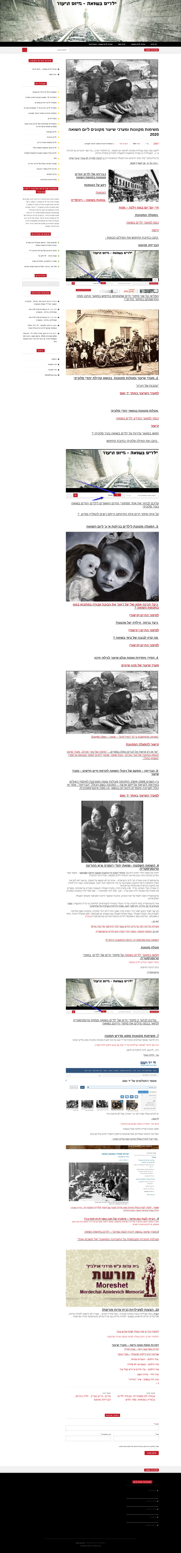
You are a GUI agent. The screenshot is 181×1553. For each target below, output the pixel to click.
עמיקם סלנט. (80, 1543)
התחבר (54, 359)
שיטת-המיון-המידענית (48, 179)
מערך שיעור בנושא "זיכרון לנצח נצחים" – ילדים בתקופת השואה (120, 1231)
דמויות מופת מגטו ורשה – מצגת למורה (141, 1349)
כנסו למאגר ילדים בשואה (142, 222)
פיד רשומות (52, 364)
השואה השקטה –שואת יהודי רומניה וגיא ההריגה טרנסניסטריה (123, 931)
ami (134, 144)
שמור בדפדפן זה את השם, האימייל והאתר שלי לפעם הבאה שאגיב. (139, 1446)
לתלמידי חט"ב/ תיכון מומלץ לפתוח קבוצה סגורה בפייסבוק (133, 1336)
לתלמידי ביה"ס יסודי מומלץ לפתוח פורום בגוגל (137, 1331)
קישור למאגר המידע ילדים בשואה (144, 962)
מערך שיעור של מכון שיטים (140, 665)
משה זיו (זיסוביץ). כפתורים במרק (44, 261)
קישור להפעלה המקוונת (142, 744)
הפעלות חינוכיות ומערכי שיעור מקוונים (99, 144)
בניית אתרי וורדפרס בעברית (90, 1545)
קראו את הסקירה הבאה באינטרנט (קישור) (140, 1124)
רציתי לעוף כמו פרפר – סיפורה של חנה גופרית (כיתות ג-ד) (120, 1218)
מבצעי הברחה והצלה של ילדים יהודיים (42, 164)
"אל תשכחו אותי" (88, 1239)
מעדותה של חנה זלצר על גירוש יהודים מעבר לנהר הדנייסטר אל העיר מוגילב (125, 926)
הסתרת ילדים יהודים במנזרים (46, 103)
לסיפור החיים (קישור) (144, 615)
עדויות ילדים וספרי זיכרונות (47, 169)
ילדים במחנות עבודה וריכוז (47, 142)
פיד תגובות (52, 370)
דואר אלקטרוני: (106, 1434)
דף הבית (154, 44)
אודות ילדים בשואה (138, 44)
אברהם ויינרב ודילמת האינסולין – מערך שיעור (138, 1354)
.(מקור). (88, 916)
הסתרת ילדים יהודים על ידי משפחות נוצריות (40, 108)
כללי (55, 158)
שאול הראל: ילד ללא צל (48, 256)
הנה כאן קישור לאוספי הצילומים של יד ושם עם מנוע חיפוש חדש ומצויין (127, 1045)
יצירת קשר (122, 44)
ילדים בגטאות (51, 132)
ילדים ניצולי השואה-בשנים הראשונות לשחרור (40, 153)
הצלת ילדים (52, 118)
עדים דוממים (52, 174)
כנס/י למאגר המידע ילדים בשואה (137, 418)
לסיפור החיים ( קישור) (144, 630)
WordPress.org (51, 375)
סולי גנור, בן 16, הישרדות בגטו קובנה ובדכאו (40, 266)
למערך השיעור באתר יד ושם (139, 393)
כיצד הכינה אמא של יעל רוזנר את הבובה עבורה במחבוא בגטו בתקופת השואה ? (116, 606)
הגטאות (101, 192)
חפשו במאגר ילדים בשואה (142, 955)
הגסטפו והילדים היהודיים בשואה (45, 92)
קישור (155, 230)
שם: (157, 1434)
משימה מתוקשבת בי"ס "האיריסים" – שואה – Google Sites (124, 736)
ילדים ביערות (52, 137)
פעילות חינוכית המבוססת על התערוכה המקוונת (129, 1239)
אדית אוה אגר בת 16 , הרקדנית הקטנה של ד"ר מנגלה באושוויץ (143, 1493)
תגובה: (156, 1424)
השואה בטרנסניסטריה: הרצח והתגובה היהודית (132, 939)
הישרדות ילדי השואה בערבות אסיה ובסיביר (41, 97)
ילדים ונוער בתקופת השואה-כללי (45, 148)
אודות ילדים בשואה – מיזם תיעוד (100, 44)
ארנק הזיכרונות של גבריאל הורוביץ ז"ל (43, 251)
